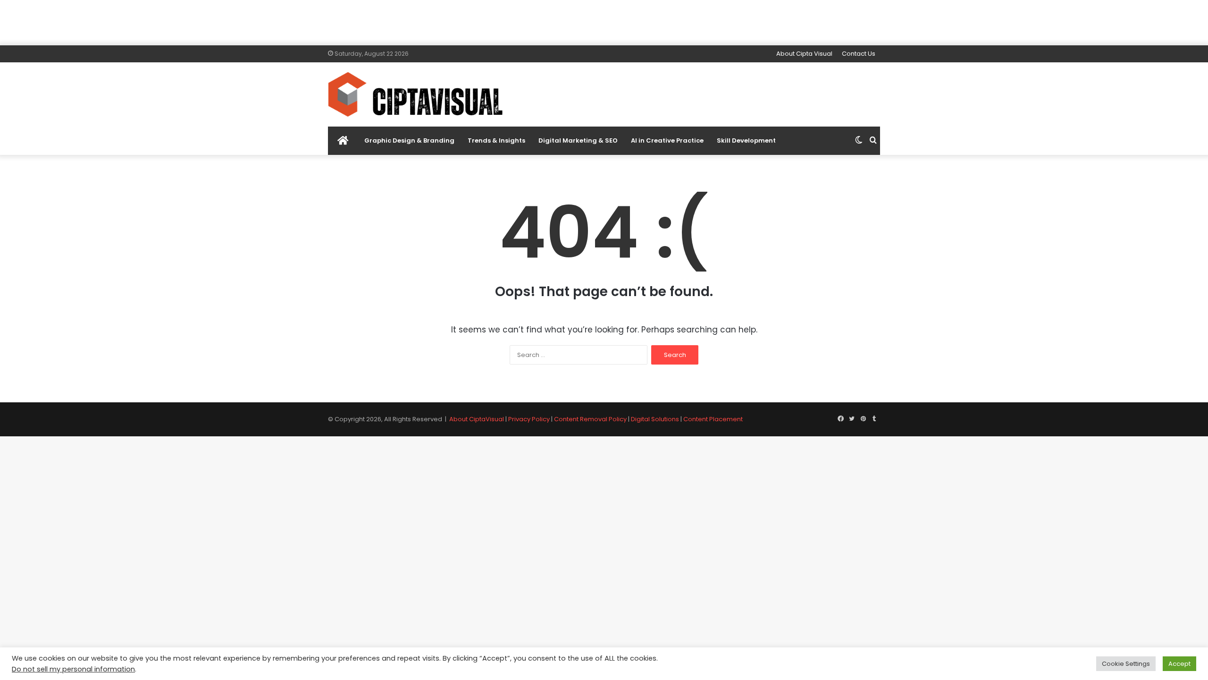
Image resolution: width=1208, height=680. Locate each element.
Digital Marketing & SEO (578, 140)
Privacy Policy (529, 419)
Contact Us (858, 53)
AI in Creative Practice (667, 140)
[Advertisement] (604, 21)
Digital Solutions (655, 419)
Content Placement (713, 419)
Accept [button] (1179, 663)
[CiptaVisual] (415, 94)
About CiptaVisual (476, 419)
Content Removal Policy (590, 419)
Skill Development (746, 140)
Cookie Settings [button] (1126, 663)
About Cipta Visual (804, 53)
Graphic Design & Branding (409, 140)
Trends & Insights (496, 140)
